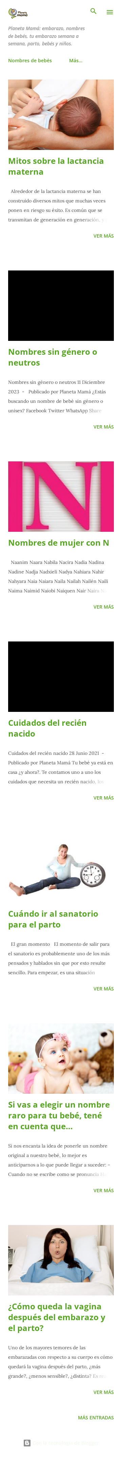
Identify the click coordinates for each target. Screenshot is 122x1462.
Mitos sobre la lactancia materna (56, 166)
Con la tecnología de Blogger (65, 1443)
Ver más (104, 236)
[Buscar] (93, 12)
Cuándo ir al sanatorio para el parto (53, 919)
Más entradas (96, 1417)
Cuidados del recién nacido (47, 728)
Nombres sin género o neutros (52, 357)
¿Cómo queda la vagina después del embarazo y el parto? (56, 1317)
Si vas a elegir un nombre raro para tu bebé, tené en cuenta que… (59, 1115)
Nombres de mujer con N (58, 542)
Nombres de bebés (30, 60)
